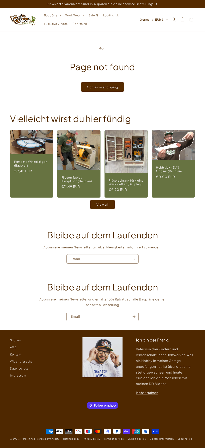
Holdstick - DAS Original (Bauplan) (169, 169)
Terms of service (114, 438)
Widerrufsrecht (21, 361)
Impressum (18, 375)
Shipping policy (137, 438)
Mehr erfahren (147, 393)
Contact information (162, 438)
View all (102, 204)
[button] (52, 15)
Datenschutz (19, 368)
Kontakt (15, 354)
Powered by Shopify (47, 438)
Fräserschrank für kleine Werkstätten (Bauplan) (126, 182)
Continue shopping (102, 87)
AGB (13, 347)
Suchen (15, 340)
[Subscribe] (134, 259)
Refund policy (71, 438)
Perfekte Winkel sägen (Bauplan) (30, 163)
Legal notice (185, 438)
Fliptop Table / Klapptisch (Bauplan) (76, 179)
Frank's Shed (27, 438)
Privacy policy (91, 438)
